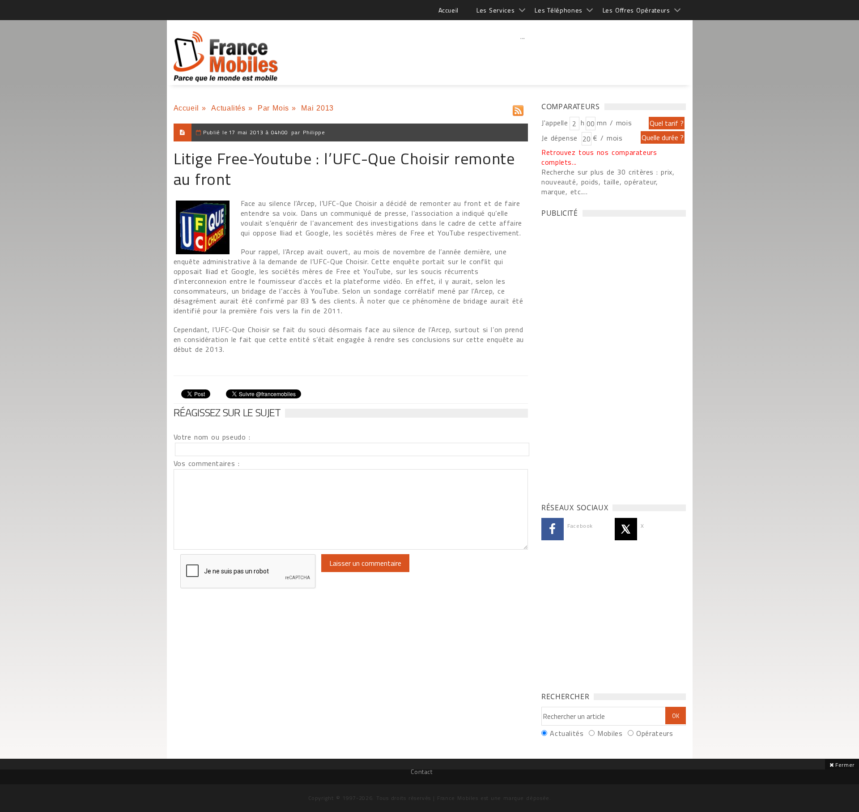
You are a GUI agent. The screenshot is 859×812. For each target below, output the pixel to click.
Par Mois (273, 108)
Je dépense (560, 138)
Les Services (495, 10)
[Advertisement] (523, 56)
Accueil (448, 10)
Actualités (228, 108)
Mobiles (609, 733)
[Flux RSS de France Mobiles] (518, 108)
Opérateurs (654, 733)
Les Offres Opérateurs (636, 10)
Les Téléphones (559, 10)
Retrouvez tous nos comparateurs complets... (599, 157)
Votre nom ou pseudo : (212, 437)
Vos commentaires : (207, 463)
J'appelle (554, 123)
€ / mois (607, 138)
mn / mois (614, 123)
